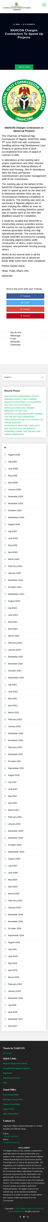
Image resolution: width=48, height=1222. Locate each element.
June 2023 (13, 692)
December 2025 (15, 497)
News (18, 25)
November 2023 (15, 664)
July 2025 (12, 532)
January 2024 (14, 650)
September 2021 (16, 768)
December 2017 (15, 1019)
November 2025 (15, 504)
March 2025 (13, 559)
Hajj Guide (7, 1073)
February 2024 (15, 643)
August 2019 (14, 943)
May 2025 (12, 546)
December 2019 (15, 915)
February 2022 (15, 748)
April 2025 (13, 552)
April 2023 (12, 706)
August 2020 (14, 859)
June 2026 (13, 469)
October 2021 (14, 761)
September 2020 (16, 852)
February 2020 (15, 901)
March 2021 (13, 810)
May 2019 (12, 964)
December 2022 (15, 734)
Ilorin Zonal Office (10, 1114)
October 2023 (14, 671)
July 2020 (12, 866)
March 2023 (13, 713)
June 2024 (13, 615)
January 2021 (14, 824)
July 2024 (12, 608)
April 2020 (13, 887)
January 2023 (14, 727)
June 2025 (13, 539)
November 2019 (15, 922)
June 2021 (12, 789)
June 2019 (12, 957)
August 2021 (14, 775)
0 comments (30, 25)
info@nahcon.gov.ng (11, 1142)
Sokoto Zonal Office (11, 1104)
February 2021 (15, 817)
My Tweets (7, 1053)
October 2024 (15, 587)
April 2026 (12, 483)
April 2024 (13, 629)
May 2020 (12, 880)
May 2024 (12, 622)
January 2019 (14, 991)
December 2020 (15, 831)
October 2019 (14, 929)
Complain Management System (16, 1068)
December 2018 (15, 998)
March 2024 (13, 636)
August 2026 (14, 455)
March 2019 (13, 977)
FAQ (5, 1083)
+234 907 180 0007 (10, 1136)
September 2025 (16, 518)
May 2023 (12, 699)
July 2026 (12, 462)
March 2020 (13, 894)
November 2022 (15, 741)
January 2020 (14, 908)
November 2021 (15, 755)
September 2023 (16, 678)
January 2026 (14, 490)
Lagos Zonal (8, 1109)
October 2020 (15, 845)
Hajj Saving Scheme (11, 1078)
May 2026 (12, 476)
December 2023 (15, 657)
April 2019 (12, 970)
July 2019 (12, 950)
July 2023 (12, 685)
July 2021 (12, 782)
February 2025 (15, 566)
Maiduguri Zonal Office (13, 1099)
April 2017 (12, 1026)
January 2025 (14, 573)
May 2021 (12, 796)
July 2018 (12, 1005)
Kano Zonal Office (11, 1095)
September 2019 (16, 936)
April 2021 (12, 803)
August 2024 (14, 601)
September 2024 (16, 594)
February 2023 (15, 720)
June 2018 (12, 1012)
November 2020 (15, 838)
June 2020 (13, 873)
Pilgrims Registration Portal (15, 1063)
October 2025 (15, 511)
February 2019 (15, 984)
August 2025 (14, 525)
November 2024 (15, 580)
